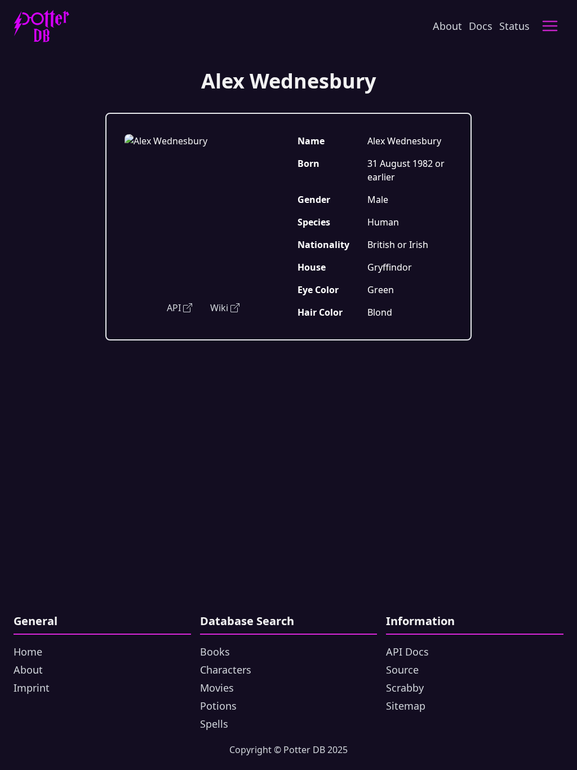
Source (402, 669)
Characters (225, 669)
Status (514, 26)
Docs (480, 26)
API (174, 308)
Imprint (32, 687)
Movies (217, 687)
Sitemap (405, 706)
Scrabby (405, 687)
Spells (214, 724)
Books (215, 651)
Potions (218, 706)
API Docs (407, 651)
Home (28, 651)
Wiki (219, 308)
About (447, 26)
